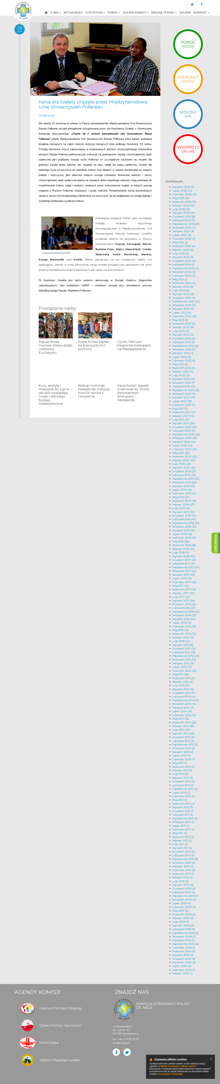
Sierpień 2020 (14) (183, 441)
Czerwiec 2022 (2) (183, 360)
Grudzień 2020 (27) (184, 427)
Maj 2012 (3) (180, 799)
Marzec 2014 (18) (183, 726)
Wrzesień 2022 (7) (183, 349)
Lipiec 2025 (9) (181, 235)
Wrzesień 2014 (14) (184, 703)
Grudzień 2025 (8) (183, 216)
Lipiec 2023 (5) (181, 312)
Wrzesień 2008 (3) (184, 936)
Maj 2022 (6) (180, 364)
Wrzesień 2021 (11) (183, 393)
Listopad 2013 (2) (183, 741)
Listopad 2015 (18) (183, 652)
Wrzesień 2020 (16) (184, 438)
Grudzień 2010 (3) (183, 851)
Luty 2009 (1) (180, 921)
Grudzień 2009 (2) (183, 888)
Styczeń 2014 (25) (183, 733)
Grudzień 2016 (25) (184, 604)
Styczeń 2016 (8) (182, 645)
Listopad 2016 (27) (184, 607)
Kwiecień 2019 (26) (184, 500)
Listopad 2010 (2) (183, 855)
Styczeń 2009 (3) (183, 925)
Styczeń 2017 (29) (183, 600)
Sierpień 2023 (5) (183, 308)
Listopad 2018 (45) (184, 519)
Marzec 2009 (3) (183, 918)
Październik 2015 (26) (185, 656)
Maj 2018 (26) (180, 541)
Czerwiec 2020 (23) (184, 449)
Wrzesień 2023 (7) (183, 305)
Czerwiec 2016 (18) (184, 626)
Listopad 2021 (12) (183, 386)
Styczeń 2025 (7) (183, 257)
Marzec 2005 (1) (182, 973)
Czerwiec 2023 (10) (184, 316)
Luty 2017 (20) (181, 596)
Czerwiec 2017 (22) (184, 582)
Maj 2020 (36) (181, 453)
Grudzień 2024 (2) (183, 261)
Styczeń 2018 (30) (183, 556)
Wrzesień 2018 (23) (184, 526)
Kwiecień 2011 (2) (183, 837)
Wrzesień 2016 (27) (184, 615)
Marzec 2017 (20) (183, 593)
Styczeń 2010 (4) (182, 884)
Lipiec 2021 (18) (182, 401)
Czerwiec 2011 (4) (183, 829)
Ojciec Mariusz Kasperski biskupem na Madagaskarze (134, 345)
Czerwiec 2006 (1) (183, 947)
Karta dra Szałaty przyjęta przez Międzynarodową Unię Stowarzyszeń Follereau (93, 104)
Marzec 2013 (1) (182, 770)
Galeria (185, 12)
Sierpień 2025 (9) (183, 231)
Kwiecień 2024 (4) (183, 283)
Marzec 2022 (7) (182, 371)
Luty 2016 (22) (181, 641)
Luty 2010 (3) (180, 881)
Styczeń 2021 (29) (183, 423)
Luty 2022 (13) (181, 375)
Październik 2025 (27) (186, 224)
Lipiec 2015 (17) (182, 667)
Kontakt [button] (200, 12)
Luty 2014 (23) (181, 729)
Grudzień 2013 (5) (183, 737)
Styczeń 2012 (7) (182, 807)
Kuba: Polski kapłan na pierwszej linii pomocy (94, 345)
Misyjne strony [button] (163, 12)
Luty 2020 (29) (181, 464)
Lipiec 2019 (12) (182, 489)
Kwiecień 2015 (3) (183, 678)
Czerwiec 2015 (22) (184, 670)
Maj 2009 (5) (180, 910)
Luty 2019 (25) (181, 508)
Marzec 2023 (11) (183, 327)
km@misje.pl (121, 1043)
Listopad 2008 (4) (183, 929)
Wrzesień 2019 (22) (184, 482)
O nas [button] (54, 12)
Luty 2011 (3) (180, 844)
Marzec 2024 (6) (182, 286)
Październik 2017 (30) (186, 567)
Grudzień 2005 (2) (183, 958)
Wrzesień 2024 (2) (184, 272)
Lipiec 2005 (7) (181, 966)
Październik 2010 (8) (185, 859)
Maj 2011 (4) (179, 833)
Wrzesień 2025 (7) (183, 227)
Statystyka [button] (94, 12)
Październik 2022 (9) (185, 345)
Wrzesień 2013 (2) (183, 748)
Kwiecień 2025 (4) (183, 246)
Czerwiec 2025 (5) (183, 238)
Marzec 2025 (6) (182, 249)
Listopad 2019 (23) (184, 475)
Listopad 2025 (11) (183, 220)
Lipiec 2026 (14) (182, 190)
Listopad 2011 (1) (182, 814)
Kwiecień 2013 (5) (183, 766)
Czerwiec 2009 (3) (184, 907)
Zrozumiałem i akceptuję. (170, 1074)
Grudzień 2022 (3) (183, 338)
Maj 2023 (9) (180, 320)
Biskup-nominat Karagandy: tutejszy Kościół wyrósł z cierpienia (94, 391)
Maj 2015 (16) (180, 674)
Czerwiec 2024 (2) (184, 275)
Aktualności (73, 12)
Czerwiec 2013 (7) (183, 759)
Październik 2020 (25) (186, 434)
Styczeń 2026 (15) (183, 212)
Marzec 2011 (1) (182, 840)
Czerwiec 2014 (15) (184, 715)
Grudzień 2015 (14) (184, 648)
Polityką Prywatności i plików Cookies (177, 1066)
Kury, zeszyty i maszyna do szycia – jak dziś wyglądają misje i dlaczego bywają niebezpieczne (55, 394)
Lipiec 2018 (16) (182, 534)
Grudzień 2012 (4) (183, 781)
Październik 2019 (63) (186, 478)
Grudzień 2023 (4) (183, 297)
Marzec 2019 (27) (183, 504)
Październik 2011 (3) (184, 818)
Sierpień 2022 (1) (183, 353)
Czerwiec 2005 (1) (183, 969)
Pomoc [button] (113, 12)
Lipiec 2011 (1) (181, 825)
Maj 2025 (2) (180, 242)
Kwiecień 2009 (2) (183, 914)
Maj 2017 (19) (180, 585)
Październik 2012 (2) (185, 788)
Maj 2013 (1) (179, 763)
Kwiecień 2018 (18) (184, 545)
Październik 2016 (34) (186, 611)
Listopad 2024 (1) (183, 264)
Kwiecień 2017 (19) (184, 589)
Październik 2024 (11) (185, 268)
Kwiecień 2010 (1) (183, 873)
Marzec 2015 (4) (182, 681)
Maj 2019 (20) (180, 497)
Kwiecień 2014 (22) (184, 722)
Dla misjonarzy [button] (135, 12)
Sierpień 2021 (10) (183, 397)
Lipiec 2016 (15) (182, 622)
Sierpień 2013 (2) (183, 752)
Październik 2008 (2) (185, 933)
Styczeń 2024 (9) (183, 294)
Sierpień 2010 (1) (182, 866)
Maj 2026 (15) (180, 198)
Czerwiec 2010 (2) (183, 870)
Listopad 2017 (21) (183, 563)
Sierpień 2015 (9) (183, 663)
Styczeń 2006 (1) (182, 955)
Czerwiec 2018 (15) (184, 537)
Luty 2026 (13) (181, 209)
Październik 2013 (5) (185, 744)
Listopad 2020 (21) (184, 430)
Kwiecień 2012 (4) (183, 803)
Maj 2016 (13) (180, 630)
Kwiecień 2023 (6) (183, 323)
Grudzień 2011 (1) (183, 811)
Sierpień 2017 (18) (183, 574)
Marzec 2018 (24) (183, 549)
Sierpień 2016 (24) (183, 619)
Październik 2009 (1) (185, 896)
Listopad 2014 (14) (183, 696)
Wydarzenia (46, 115)
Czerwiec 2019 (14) (184, 493)
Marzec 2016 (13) (183, 637)
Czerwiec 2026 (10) (184, 194)
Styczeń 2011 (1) (182, 848)
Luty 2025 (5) (180, 253)
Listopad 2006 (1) (183, 940)
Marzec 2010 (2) (182, 877)
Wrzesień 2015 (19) (184, 659)
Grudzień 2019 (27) (184, 471)
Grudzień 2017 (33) (184, 560)
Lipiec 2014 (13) (182, 711)
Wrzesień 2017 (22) (184, 571)
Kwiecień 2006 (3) (183, 951)
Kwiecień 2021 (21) (184, 412)
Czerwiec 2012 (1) (183, 796)
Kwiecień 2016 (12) (184, 633)
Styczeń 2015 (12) (183, 689)
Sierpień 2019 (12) (183, 486)
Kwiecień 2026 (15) (184, 201)
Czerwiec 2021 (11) (183, 404)
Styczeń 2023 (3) (183, 334)
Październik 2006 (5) (185, 944)
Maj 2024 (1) (180, 279)
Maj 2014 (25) (180, 718)
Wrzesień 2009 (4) (184, 899)
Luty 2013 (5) (180, 774)
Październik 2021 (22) (185, 390)
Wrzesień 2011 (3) (183, 822)
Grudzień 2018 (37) (184, 515)
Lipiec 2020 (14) (182, 445)
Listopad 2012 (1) (183, 785)
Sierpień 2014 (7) (183, 707)
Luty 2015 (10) (181, 685)
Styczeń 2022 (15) (183, 379)
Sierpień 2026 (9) (183, 187)
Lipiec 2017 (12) (182, 578)
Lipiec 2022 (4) (181, 357)
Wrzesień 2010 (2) (183, 862)
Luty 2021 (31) (180, 419)
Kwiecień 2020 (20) (184, 456)
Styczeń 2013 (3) (182, 777)
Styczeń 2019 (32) (183, 512)
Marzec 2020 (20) (183, 460)
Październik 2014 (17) (185, 700)
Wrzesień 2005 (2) (184, 962)
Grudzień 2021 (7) (183, 382)
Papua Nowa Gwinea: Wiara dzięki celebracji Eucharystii (55, 347)
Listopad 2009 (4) (183, 892)
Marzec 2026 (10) (183, 205)
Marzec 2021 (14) (183, 416)
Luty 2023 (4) (180, 331)
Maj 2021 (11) (180, 408)
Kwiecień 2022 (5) (183, 368)
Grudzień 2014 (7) (183, 692)
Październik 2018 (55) (186, 523)
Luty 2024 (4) (180, 290)
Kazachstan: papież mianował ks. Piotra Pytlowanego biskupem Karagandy (133, 393)
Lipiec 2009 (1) (181, 903)
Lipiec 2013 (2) (181, 755)
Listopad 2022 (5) (183, 342)
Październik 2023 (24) (186, 301)
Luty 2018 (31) (181, 552)
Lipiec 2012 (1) (181, 792)
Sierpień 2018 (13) (183, 530)
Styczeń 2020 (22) (183, 467)
